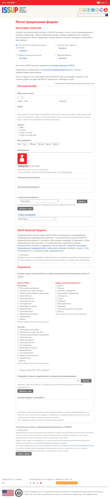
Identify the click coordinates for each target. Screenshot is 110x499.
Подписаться (23, 430)
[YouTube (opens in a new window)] (41, 483)
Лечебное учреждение (67, 290)
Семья (60, 298)
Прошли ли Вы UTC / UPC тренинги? (34, 370)
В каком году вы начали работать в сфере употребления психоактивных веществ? (53, 273)
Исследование (25, 303)
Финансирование (27, 298)
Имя (26, 101)
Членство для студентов (67, 45)
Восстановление (64, 303)
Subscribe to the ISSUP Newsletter (67, 483)
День (48, 144)
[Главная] (14, 12)
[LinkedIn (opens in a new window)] (37, 483)
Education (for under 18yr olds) (31, 290)
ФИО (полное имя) (25, 93)
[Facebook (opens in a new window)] (30, 483)
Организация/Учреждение (29, 187)
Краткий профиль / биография (31, 397)
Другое (22, 319)
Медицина (62, 306)
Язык (103, 3)
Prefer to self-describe (28, 135)
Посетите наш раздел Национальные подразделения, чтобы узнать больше (52, 246)
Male (22, 127)
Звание (20, 101)
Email (20, 106)
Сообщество (63, 296)
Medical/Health (25, 309)
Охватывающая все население (70, 309)
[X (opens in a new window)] (34, 483)
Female (23, 130)
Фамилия (63, 101)
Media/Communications (29, 314)
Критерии (23, 51)
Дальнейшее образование (68, 293)
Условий (63, 443)
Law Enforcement (26, 311)
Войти (4, 2)
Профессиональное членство (30, 55)
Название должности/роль (29, 177)
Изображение (23, 150)
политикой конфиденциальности (56, 69)
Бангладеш (24, 255)
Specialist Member (64, 55)
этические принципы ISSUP (62, 65)
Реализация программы (29, 288)
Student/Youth (25, 316)
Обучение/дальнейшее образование (34, 293)
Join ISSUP (11, 2)
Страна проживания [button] (26, 215)
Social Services (26, 296)
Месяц (33, 144)
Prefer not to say (26, 132)
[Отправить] (106, 15)
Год (19, 144)
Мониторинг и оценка (28, 306)
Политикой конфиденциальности (47, 443)
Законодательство (27, 301)
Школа (60, 285)
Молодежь (62, 301)
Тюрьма (61, 288)
